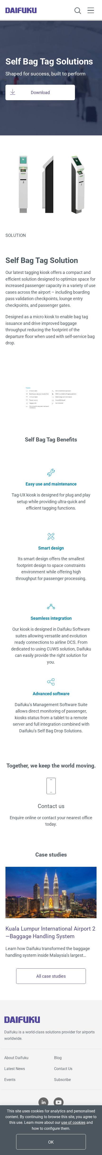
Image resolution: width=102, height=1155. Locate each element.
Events (9, 1079)
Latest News (14, 1068)
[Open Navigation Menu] (91, 10)
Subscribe (62, 1079)
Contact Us (63, 1068)
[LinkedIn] (43, 1103)
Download (40, 92)
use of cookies (73, 1122)
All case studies (51, 976)
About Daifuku (16, 1058)
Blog (58, 1058)
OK (51, 1142)
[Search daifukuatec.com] (77, 11)
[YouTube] (59, 1103)
